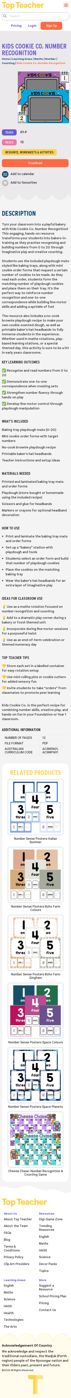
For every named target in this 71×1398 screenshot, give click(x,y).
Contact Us (47, 1310)
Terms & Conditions (12, 1249)
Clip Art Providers (16, 1264)
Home (6, 59)
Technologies (13, 1320)
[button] (18, 174)
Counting (8, 63)
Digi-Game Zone (51, 1219)
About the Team (16, 1226)
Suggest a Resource (46, 1288)
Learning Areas (22, 59)
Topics (43, 1271)
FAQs (7, 1233)
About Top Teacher (18, 1219)
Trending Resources (46, 1228)
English (44, 1237)
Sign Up (51, 26)
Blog (7, 1240)
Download (35, 163)
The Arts (10, 1327)
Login (32, 26)
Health (9, 1313)
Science (45, 1257)
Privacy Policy (13, 1257)
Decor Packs (48, 1264)
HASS (43, 1250)
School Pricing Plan (52, 1296)
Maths (38, 59)
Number (50, 59)
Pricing (16, 26)
